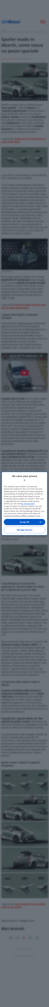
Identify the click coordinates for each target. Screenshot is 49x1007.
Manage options (24, 530)
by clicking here (28, 503)
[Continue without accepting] (24, 480)
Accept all (24, 522)
